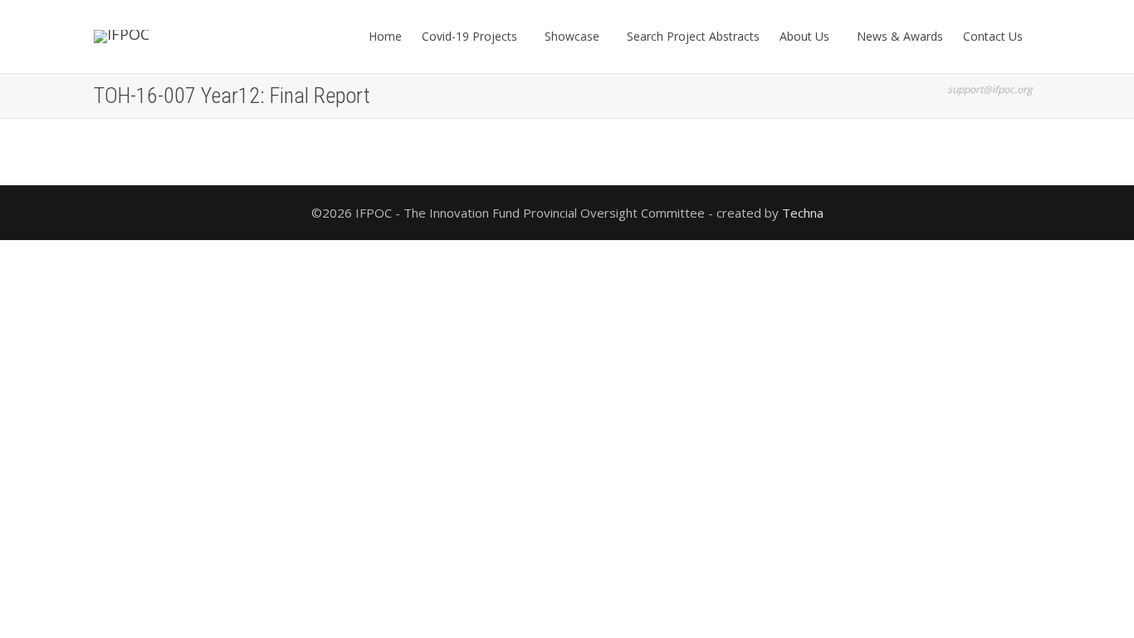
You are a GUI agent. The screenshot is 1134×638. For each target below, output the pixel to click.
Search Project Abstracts (693, 36)
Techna (803, 212)
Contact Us (994, 36)
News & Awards (900, 36)
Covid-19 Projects (471, 36)
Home (385, 36)
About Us (806, 36)
